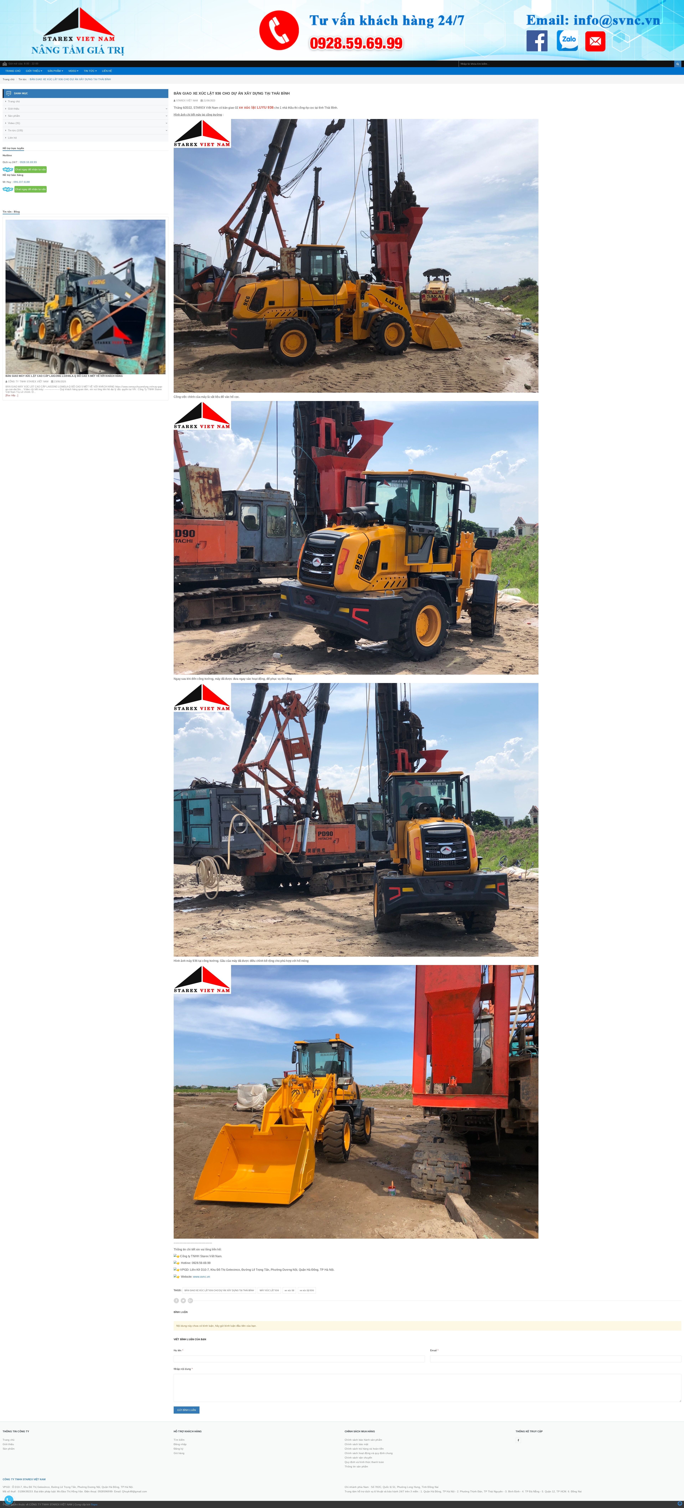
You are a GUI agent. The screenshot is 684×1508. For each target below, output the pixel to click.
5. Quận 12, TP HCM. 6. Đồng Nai (562, 1491)
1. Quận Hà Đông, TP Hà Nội (438, 1491)
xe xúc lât (289, 1290)
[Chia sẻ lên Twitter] (183, 1300)
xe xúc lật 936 (307, 1290)
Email (434, 1350)
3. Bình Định (512, 1491)
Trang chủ (12, 70)
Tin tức (89, 70)
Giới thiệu (33, 70)
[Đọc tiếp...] (12, 360)
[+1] (190, 1300)
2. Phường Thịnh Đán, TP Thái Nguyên (480, 1491)
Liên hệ (107, 70)
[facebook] (518, 1440)
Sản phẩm (54, 70)
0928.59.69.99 (28, 162)
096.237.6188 (22, 181)
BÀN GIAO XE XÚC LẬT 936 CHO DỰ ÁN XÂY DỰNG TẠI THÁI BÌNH (219, 1290)
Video (72, 70)
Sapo (94, 1504)
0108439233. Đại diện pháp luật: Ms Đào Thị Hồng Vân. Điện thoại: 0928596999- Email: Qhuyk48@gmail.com (82, 1491)
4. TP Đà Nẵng (530, 1491)
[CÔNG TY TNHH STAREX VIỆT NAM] (342, 30)
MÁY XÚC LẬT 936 (269, 1290)
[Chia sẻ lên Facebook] (176, 1300)
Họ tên (178, 1350)
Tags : (178, 1290)
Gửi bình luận (186, 1410)
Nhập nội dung (183, 1368)
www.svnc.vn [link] (201, 1276)
